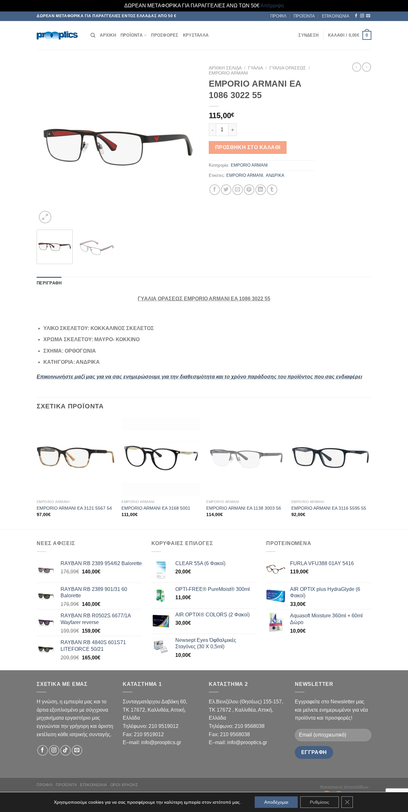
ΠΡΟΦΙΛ (278, 16)
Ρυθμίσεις (319, 802)
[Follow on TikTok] (65, 750)
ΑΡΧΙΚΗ (108, 35)
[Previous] (48, 143)
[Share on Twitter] (226, 189)
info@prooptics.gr (161, 742)
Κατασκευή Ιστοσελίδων (344, 786)
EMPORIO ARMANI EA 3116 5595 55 (328, 508)
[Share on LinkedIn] (260, 189)
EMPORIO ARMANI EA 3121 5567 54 (74, 508)
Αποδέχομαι (276, 802)
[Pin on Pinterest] (249, 189)
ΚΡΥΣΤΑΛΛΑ (195, 35)
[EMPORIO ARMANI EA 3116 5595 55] (330, 457)
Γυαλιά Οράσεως (287, 68)
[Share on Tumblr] (272, 189)
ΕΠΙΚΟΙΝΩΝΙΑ (335, 16)
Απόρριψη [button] (272, 5)
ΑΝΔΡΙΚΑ (275, 175)
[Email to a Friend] (237, 189)
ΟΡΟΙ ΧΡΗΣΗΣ (124, 785)
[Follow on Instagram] (362, 16)
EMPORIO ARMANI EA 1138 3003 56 (243, 508)
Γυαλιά (255, 68)
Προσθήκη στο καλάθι (247, 147)
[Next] (188, 143)
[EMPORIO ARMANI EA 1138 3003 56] (245, 457)
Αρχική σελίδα (225, 68)
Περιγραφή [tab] (49, 283)
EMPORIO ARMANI (228, 73)
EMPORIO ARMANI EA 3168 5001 (155, 508)
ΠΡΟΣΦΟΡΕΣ (164, 35)
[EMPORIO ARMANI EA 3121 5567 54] (76, 457)
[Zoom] (45, 217)
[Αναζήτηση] (93, 35)
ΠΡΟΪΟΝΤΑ (304, 16)
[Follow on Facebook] (356, 16)
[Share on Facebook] (214, 189)
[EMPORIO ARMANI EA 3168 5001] (160, 457)
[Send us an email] (368, 16)
